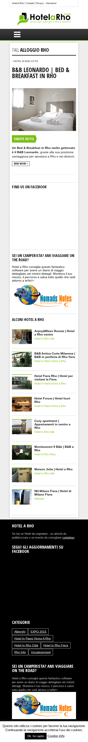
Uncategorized (41, 652)
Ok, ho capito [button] (35, 736)
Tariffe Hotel (23, 139)
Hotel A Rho (18, 3)
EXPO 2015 (38, 631)
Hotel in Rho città (25, 61)
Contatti (30, 3)
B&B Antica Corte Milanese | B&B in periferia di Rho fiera (54, 355)
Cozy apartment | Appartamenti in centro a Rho (52, 424)
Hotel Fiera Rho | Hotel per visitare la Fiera (53, 377)
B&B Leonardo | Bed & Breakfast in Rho (40, 73)
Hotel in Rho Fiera (45, 454)
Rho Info (20, 652)
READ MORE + (21, 163)
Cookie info (56, 736)
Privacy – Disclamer (46, 3)
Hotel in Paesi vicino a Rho (50, 361)
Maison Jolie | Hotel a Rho (53, 469)
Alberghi (39, 498)
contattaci (68, 537)
